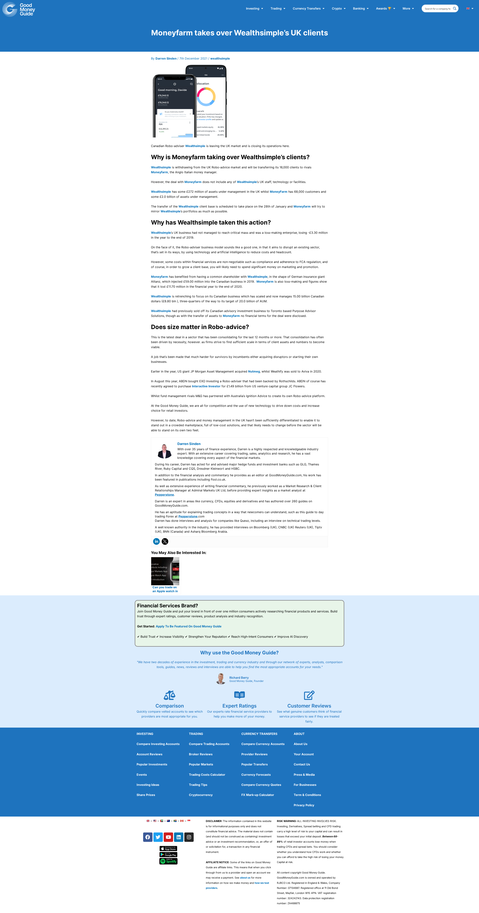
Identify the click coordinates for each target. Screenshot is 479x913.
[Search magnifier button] (454, 8)
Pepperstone (164, 494)
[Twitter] (165, 541)
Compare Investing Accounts (158, 744)
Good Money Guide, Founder (246, 681)
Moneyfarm (159, 172)
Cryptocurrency (201, 795)
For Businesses (305, 785)
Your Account (304, 754)
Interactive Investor (206, 386)
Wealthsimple (195, 146)
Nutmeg (254, 371)
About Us (300, 744)
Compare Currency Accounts (263, 744)
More (406, 8)
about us (245, 877)
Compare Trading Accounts (209, 744)
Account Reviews (149, 754)
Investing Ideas (148, 785)
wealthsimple (220, 58)
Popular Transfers (254, 764)
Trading (276, 8)
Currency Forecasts (256, 774)
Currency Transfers (307, 8)
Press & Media (304, 774)
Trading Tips (198, 785)
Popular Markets (201, 764)
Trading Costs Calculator (207, 774)
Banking (359, 8)
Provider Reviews (254, 754)
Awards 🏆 (383, 8)
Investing (252, 8)
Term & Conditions (307, 795)
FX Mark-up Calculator (257, 795)
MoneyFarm (278, 191)
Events (142, 774)
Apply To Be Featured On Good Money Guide (189, 626)
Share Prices (146, 795)
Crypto (337, 8)
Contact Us (302, 764)
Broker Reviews (201, 754)
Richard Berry (239, 677)
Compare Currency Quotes (261, 785)
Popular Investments (152, 764)
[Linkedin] (156, 541)
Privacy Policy (304, 805)
